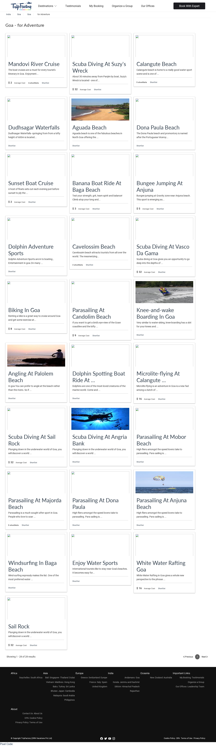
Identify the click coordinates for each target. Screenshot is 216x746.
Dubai (72, 677)
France (92, 682)
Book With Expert (189, 6)
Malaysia (57, 695)
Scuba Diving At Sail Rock (32, 440)
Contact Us (27, 713)
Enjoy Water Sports (95, 563)
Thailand (64, 677)
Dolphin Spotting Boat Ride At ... (98, 376)
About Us (38, 713)
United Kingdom (99, 686)
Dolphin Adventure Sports (30, 250)
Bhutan (54, 690)
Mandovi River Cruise (34, 64)
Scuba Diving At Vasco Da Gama (163, 250)
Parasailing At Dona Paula (95, 503)
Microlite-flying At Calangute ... (158, 376)
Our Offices (147, 6)
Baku (55, 686)
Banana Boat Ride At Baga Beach (96, 186)
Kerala (116, 682)
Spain (104, 682)
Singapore (54, 677)
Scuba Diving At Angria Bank (99, 440)
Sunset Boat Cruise (30, 183)
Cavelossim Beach (93, 246)
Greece (84, 677)
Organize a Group (122, 6)
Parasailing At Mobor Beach (161, 440)
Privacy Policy (22, 722)
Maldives (59, 682)
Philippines (69, 699)
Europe (104, 677)
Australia (168, 677)
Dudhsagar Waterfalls (34, 127)
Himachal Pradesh (131, 686)
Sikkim (118, 686)
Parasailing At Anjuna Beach (162, 503)
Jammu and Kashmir (130, 682)
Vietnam (50, 682)
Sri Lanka (70, 686)
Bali (47, 677)
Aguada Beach (89, 127)
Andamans (130, 677)
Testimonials (73, 6)
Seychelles (24, 677)
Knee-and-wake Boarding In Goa (156, 313)
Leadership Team (195, 686)
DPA (27, 717)
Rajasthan (135, 690)
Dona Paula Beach (158, 127)
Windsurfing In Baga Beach (32, 566)
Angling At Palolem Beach (30, 376)
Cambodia (70, 690)
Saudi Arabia (69, 695)
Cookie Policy (36, 717)
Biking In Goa (24, 310)
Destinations (45, 6)
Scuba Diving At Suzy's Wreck (99, 67)
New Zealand (156, 677)
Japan (61, 690)
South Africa (36, 677)
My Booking (96, 6)
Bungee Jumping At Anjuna (160, 186)
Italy (99, 682)
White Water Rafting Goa (161, 566)
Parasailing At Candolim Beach (91, 313)
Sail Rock (18, 626)
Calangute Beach (157, 64)
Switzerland (94, 677)
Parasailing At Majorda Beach (34, 503)
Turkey (62, 686)
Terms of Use (35, 722)
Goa (138, 677)
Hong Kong (69, 682)
